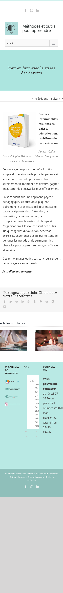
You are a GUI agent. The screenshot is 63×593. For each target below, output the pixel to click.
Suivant (55, 98)
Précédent (41, 98)
